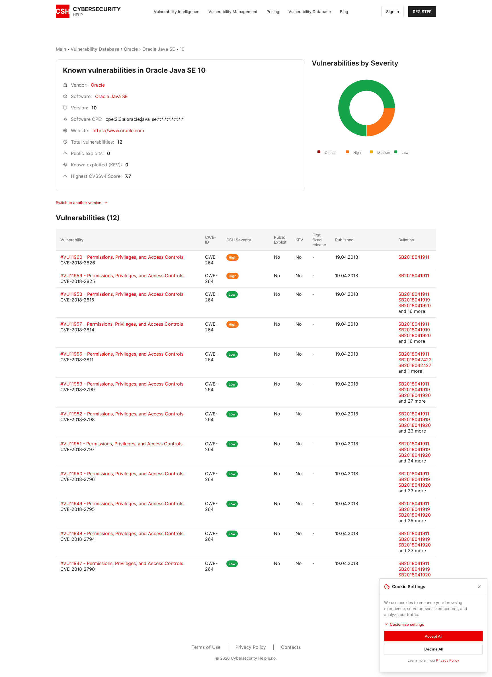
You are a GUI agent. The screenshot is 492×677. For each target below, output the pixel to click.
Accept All (433, 636)
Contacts (291, 647)
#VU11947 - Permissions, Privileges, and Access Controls (121, 563)
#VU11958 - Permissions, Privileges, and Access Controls (121, 294)
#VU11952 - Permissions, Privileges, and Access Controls (121, 414)
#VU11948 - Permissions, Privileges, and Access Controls (121, 533)
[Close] (479, 586)
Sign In (392, 11)
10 (182, 49)
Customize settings (407, 624)
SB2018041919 (414, 300)
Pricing (272, 11)
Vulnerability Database (309, 11)
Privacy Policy (250, 647)
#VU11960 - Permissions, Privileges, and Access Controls (121, 257)
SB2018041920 (414, 305)
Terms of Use (206, 647)
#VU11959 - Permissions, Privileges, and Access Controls (121, 275)
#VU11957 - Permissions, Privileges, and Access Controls (121, 324)
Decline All (433, 649)
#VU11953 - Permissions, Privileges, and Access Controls (121, 384)
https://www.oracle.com (118, 130)
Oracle (131, 49)
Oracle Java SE (158, 49)
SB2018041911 (413, 257)
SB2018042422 (415, 359)
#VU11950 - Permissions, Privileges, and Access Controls (121, 473)
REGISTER (422, 11)
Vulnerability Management (232, 11)
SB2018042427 (414, 365)
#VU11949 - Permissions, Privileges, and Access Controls (121, 503)
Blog (344, 11)
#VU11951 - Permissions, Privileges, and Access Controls (121, 443)
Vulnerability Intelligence (176, 11)
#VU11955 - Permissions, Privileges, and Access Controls (121, 354)
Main (61, 49)
